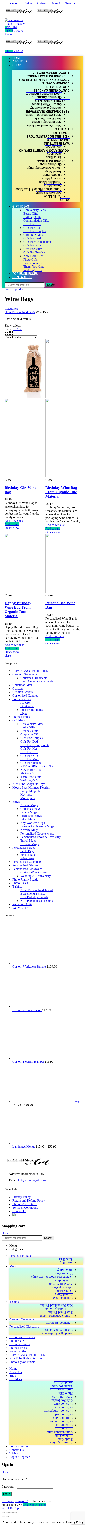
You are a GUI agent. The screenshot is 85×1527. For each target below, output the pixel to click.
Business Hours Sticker (27, 1261)
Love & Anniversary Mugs (37, 826)
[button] (12, 524)
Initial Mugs (27, 819)
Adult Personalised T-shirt (36, 890)
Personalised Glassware (27, 868)
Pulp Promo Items (31, 709)
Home (8, 312)
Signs (23, 713)
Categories (11, 308)
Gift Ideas (18, 720)
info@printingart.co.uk (32, 1431)
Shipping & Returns (24, 1455)
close (8, 655)
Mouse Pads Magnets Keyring (31, 787)
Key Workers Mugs (32, 823)
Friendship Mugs (31, 815)
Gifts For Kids (29, 755)
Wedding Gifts (29, 780)
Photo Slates (20, 883)
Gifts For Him (29, 752)
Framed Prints (21, 716)
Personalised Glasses (25, 865)
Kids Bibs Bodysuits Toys (28, 784)
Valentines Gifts (22, 904)
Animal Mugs (29, 805)
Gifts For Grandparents (34, 745)
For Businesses (21, 699)
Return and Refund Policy (28, 1452)
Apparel (25, 702)
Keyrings (26, 794)
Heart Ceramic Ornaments (36, 681)
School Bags (28, 854)
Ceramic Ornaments (24, 674)
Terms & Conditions (25, 1459)
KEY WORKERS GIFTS (36, 766)
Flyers (76, 1353)
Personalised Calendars (26, 861)
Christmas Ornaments (33, 677)
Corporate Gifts (30, 734)
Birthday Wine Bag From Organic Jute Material (61, 492)
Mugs (16, 801)
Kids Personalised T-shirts (36, 900)
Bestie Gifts (27, 727)
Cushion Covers (22, 692)
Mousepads (27, 798)
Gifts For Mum (29, 759)
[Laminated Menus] (42, 1394)
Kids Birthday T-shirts (34, 897)
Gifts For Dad (29, 741)
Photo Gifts (27, 773)
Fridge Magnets (30, 791)
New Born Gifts (30, 769)
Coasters (17, 688)
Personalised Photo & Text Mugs (40, 837)
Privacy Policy (21, 1448)
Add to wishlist (14, 520)
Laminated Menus (24, 1397)
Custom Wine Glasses (34, 872)
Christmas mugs (30, 808)
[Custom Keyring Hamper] (42, 1309)
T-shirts (17, 886)
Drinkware (27, 706)
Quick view (12, 527)
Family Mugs (28, 812)
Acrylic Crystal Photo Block (30, 670)
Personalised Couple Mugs (37, 833)
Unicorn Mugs (29, 844)
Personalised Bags (23, 312)
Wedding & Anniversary (35, 876)
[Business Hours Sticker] (42, 1258)
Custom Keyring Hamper (28, 1313)
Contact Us (19, 1462)
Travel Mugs (28, 840)
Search (50, 284)
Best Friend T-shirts (32, 893)
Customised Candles (25, 695)
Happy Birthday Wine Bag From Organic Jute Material (18, 609)
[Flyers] (42, 1353)
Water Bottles (20, 907)
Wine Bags (27, 858)
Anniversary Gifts (31, 723)
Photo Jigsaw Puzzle (25, 879)
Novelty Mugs (29, 830)
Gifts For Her (28, 748)
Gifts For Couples (31, 738)
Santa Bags (27, 851)
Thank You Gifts (30, 777)
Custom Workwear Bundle (29, 1217)
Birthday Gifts (29, 731)
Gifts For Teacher (31, 762)
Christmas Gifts (22, 685)
